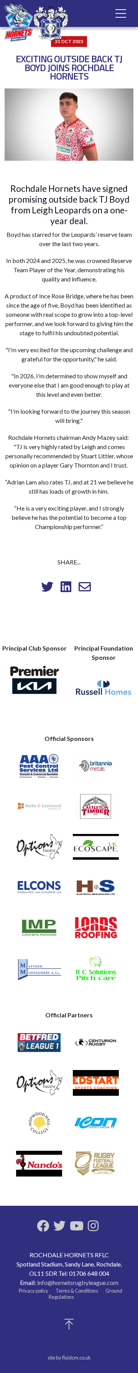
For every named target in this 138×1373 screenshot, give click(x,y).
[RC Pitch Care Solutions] (96, 972)
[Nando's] (39, 1167)
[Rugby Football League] (96, 1167)
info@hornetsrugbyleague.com (77, 1282)
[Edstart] (96, 1086)
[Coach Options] (39, 850)
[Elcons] (39, 890)
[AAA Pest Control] (39, 769)
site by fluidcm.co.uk (69, 1358)
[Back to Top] (69, 1326)
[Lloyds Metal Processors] (39, 931)
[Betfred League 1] (39, 1046)
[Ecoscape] (96, 850)
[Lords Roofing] (96, 931)
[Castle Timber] (96, 810)
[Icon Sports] (96, 1127)
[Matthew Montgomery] (39, 972)
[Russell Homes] (103, 691)
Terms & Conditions (77, 1291)
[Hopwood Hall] (39, 1127)
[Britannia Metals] (96, 769)
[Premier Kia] (34, 682)
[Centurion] (96, 1046)
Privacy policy (33, 1291)
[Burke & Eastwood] (39, 810)
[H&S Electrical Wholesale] (96, 890)
